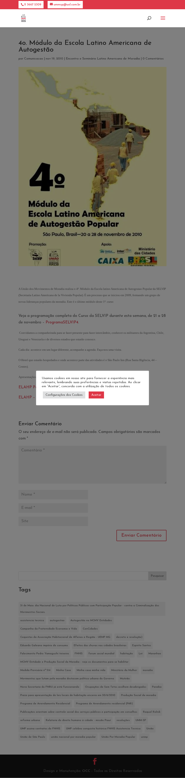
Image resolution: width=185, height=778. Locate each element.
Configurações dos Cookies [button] (64, 395)
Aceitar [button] (96, 395)
